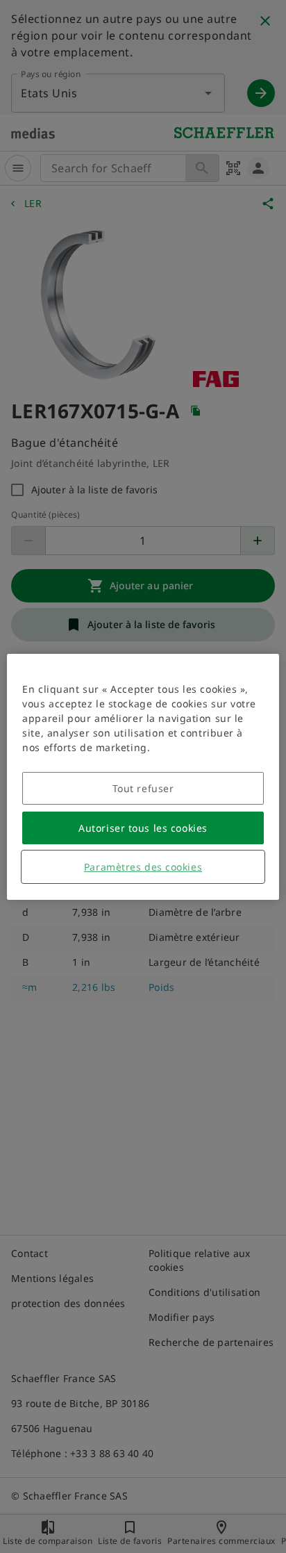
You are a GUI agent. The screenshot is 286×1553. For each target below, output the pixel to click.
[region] (142, 777)
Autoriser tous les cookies (143, 828)
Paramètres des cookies (143, 866)
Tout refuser (143, 788)
